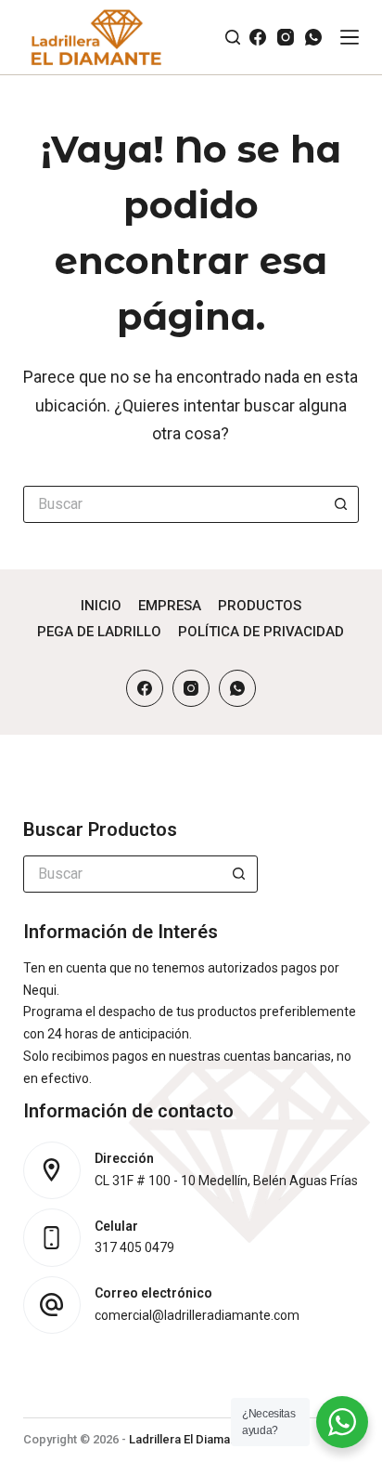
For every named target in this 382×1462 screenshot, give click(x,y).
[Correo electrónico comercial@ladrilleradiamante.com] (52, 1305)
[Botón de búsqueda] (340, 504)
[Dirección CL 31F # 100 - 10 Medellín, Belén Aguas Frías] (52, 1171)
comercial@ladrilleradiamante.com (197, 1315)
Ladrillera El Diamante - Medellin (217, 1439)
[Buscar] (232, 37)
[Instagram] (285, 37)
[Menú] (349, 37)
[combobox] (174, 504)
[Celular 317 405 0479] (52, 1237)
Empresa (169, 605)
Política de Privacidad (261, 631)
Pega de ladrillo (99, 631)
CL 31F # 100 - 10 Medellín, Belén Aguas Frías (226, 1180)
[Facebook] (257, 37)
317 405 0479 (134, 1247)
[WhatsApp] (313, 37)
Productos (259, 605)
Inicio (101, 605)
